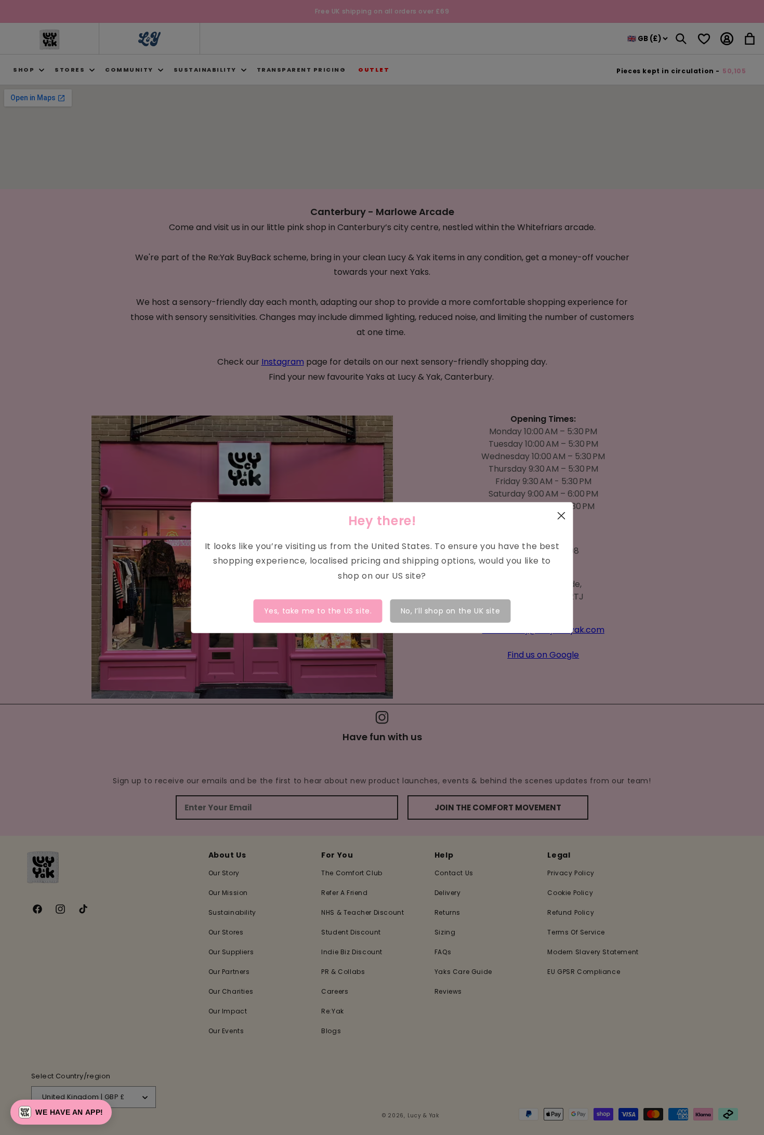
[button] (61, 1112)
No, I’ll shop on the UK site (450, 611)
